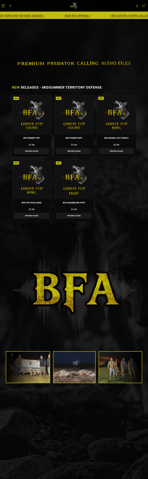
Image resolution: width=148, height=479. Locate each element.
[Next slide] (136, 367)
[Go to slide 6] (80, 381)
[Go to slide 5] (78, 381)
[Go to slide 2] (70, 381)
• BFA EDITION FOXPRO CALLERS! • (106, 16)
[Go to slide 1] (67, 381)
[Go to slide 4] (75, 381)
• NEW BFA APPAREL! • (53, 16)
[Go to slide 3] (72, 381)
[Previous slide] (11, 367)
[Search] (10, 6)
